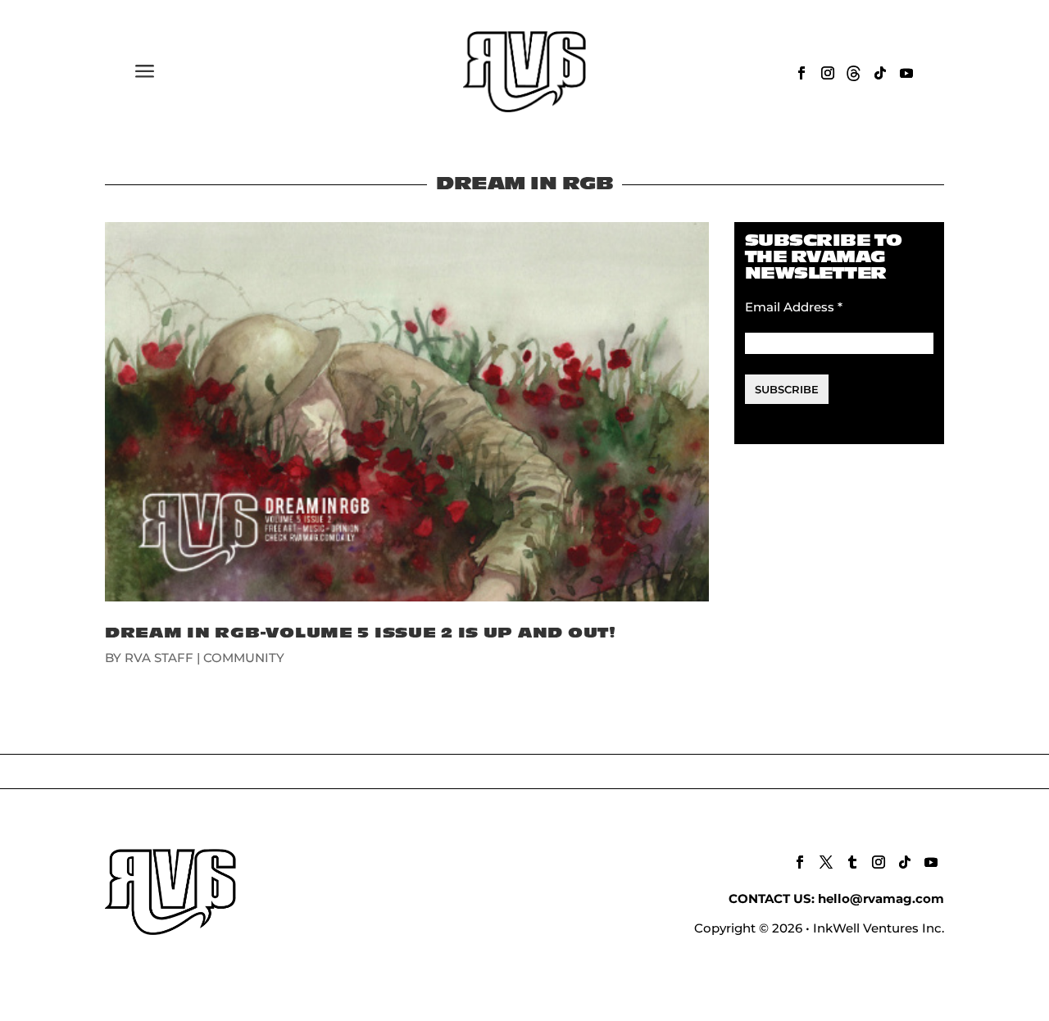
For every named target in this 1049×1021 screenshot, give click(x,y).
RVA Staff (159, 657)
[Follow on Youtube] (906, 73)
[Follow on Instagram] (828, 73)
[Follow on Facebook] (801, 73)
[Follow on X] (826, 862)
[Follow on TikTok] (880, 73)
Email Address (793, 307)
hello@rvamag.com (881, 898)
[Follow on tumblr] (852, 862)
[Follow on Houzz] (854, 73)
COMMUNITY (243, 657)
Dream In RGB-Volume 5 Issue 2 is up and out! (360, 633)
